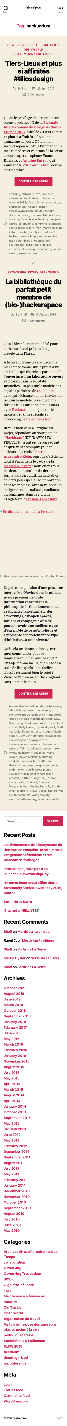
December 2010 (17, 1191)
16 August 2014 (46, 314)
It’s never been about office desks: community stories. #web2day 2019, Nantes (33, 888)
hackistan (35, 744)
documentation (19, 215)
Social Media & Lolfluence (34, 53)
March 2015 (13, 1089)
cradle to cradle (49, 723)
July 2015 (12, 1073)
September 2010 (17, 1208)
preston (14, 778)
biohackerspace (19, 714)
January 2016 (15, 1056)
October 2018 (15, 1011)
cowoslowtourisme (21, 211)
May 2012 (11, 1140)
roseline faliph (28, 236)
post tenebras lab (41, 774)
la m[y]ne (40, 223)
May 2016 (12, 1039)
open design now (37, 765)
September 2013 (17, 1118)
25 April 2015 (46, 88)
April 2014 (12, 1101)
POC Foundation (36, 165)
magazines (38, 752)
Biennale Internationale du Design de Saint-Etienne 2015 (32, 127)
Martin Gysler (15, 958)
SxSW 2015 (13, 1346)
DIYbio (33, 272)
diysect (50, 727)
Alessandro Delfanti (22, 706)
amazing (14, 194)
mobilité (10, 1302)
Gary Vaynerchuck (30, 735)
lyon (38, 228)
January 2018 (15, 1022)
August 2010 (14, 1214)
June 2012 (12, 1135)
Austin (40, 706)
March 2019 (13, 1005)
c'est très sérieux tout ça (43, 202)
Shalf (25, 88)
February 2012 (15, 1146)
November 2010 (17, 1197)
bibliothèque (17, 710)
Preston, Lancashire (42, 499)
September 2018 (17, 1016)
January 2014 (15, 1106)
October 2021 (15, 988)
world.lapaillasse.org (22, 799)
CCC (57, 719)
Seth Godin (30, 786)
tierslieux (11, 1352)
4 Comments (36, 320)
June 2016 (12, 1033)
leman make (51, 748)
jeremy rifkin (17, 748)
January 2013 (15, 1129)
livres (12, 752)
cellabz (32, 207)
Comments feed (17, 1396)
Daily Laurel (26, 727)
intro (7, 1291)
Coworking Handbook (23, 723)
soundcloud (16, 245)
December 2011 (16, 1152)
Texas (43, 791)
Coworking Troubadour (22, 1274)
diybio (40, 727)
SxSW (33, 791)
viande (57, 249)
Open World (33, 49)
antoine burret (31, 194)
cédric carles (17, 207)
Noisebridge (17, 765)
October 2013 (15, 1112)
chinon (42, 207)
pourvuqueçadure (18, 1335)
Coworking (16, 45)
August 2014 (14, 1095)
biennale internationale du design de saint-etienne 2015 (31, 198)
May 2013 (12, 1123)
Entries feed (13, 1390)
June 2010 (12, 1225)
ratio (22, 782)
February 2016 (15, 1050)
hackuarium (46, 219)
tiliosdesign (28, 249)
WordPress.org (16, 1401)
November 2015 (17, 1061)
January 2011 (14, 1185)
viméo (13, 253)
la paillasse (34, 748)
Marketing (45, 757)
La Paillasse (46, 391)
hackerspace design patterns (28, 740)
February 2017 (15, 1027)
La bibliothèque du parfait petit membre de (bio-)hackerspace (33, 293)
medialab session (20, 761)
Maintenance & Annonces (24, 1296)
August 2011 (14, 1163)
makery (33, 757)
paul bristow (34, 769)
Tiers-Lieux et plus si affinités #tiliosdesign (33, 71)
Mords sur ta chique (33, 932)
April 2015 (12, 1084)
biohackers (43, 710)
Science (32, 782)
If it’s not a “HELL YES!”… (22, 910)
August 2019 (14, 994)
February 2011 (15, 1180)
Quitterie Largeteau (33, 778)
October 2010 (15, 1202)
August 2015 (14, 1067)
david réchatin (44, 211)
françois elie (29, 219)
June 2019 (12, 999)
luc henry (23, 752)
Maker (23, 757)
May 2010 (12, 1231)
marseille (49, 228)
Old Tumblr (13, 1307)
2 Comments (36, 94)
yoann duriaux (27, 253)
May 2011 (11, 1174)
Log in (8, 1384)
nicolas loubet (39, 232)
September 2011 (17, 1157)
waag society (40, 795)
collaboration (14, 1262)
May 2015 (12, 1078)
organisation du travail (22, 1319)
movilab (23, 232)
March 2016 (13, 1044)
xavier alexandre (48, 799)
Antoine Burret (35, 161)
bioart (30, 710)
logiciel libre (26, 228)
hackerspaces (18, 744)
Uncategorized (16, 1358)
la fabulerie (25, 223)
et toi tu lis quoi (41, 731)
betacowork (53, 706)
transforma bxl (38, 419)
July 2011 (11, 1168)
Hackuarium (22, 410)
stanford (22, 791)
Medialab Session (17, 466)
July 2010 (12, 1219)
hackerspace (52, 735)
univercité (44, 249)
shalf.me (33, 8)
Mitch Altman (42, 761)
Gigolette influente (43, 45)
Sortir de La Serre (18, 902)
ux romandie (22, 795)
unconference (15, 1363)
